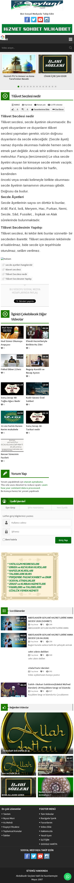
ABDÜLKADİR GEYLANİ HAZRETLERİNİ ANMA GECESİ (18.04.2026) (50, 636)
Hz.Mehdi (8, 822)
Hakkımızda (46, 831)
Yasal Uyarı (46, 835)
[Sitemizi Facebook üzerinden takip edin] (27, 19)
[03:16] (37, 416)
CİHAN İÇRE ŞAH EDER (55, 76)
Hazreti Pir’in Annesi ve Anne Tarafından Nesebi (19, 78)
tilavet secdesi (13, 269)
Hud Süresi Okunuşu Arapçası (11, 343)
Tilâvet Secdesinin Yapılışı (18, 278)
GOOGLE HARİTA (49, 844)
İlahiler (6, 835)
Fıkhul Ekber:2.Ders (11, 369)
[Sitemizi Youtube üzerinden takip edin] (40, 19)
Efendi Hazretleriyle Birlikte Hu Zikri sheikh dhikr (36, 343)
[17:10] (12, 360)
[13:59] (37, 388)
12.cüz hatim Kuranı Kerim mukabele (11, 427)
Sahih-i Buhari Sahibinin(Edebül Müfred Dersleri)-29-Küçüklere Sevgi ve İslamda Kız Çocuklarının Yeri (49, 686)
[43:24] (14, 689)
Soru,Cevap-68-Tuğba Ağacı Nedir (10, 399)
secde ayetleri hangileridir (19, 264)
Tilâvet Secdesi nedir (16, 274)
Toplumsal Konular (12, 831)
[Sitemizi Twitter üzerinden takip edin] (33, 19)
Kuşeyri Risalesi (11, 826)
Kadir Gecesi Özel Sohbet (35, 399)
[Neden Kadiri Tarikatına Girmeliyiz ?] (55, 787)
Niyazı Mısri (9, 818)
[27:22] (14, 622)
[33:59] (12, 416)
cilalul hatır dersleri (38, 668)
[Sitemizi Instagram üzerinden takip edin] (47, 19)
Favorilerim (46, 822)
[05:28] (37, 332)
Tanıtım (6, 813)
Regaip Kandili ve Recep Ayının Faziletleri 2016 (35, 371)
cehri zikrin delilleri (38, 651)
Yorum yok (41, 105)
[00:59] (14, 639)
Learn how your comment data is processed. (24, 486)
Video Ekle (46, 826)
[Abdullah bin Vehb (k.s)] (37, 732)
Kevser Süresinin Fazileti (10, 456)
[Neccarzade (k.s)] (18, 765)
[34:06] (37, 360)
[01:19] (12, 388)
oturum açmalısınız (33, 481)
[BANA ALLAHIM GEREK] (18, 787)
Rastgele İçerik (48, 818)
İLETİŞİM (45, 839)
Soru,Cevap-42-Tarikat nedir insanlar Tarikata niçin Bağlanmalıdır (36, 427)
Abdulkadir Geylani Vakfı (28, 875)
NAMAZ (17, 105)
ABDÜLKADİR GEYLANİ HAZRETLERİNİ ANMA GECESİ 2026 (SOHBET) (50, 619)
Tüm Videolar (47, 813)
